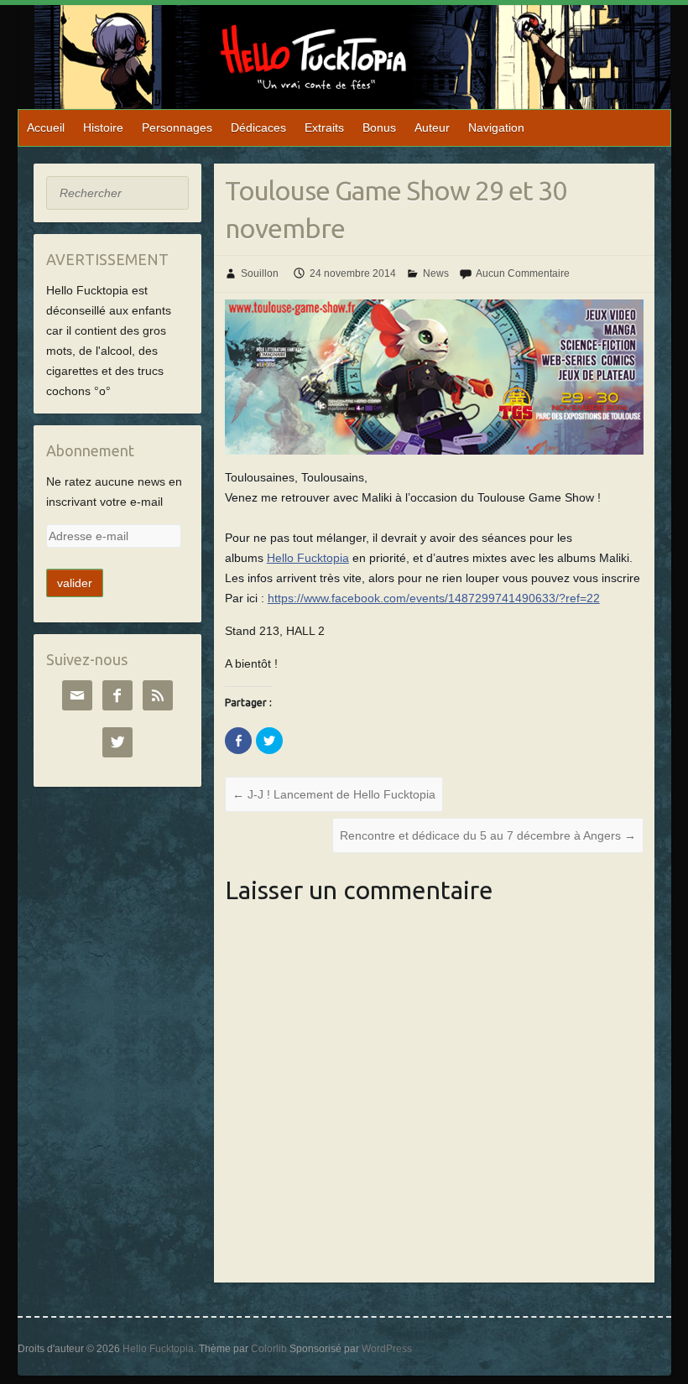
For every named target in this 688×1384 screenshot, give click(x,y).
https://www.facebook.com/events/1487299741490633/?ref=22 (434, 598)
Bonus (379, 127)
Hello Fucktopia (308, 558)
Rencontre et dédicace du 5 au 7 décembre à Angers (488, 835)
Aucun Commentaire (523, 273)
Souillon (260, 273)
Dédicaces (258, 127)
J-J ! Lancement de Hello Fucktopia (333, 794)
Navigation (496, 127)
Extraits (324, 127)
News (436, 273)
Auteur (432, 127)
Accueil (46, 127)
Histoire (103, 127)
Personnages (177, 127)
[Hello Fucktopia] (352, 57)
